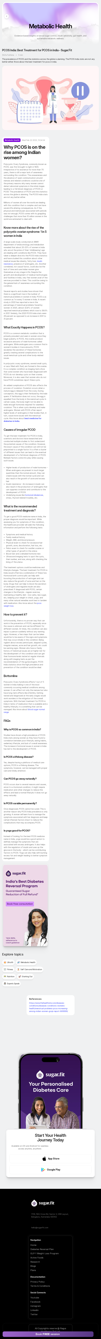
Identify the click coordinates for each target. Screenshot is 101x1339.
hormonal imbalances (34, 495)
